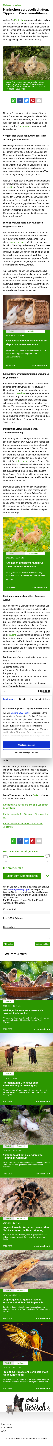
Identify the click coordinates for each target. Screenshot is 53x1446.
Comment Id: (9, 909)
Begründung (9, 927)
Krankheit (21, 393)
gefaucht (11, 635)
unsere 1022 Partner (21, 713)
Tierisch (36, 795)
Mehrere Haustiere (12, 5)
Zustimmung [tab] (9, 699)
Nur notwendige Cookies (26, 753)
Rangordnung (24, 126)
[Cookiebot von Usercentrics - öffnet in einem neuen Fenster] (38, 691)
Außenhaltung (22, 461)
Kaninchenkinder (17, 242)
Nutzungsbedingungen (18, 889)
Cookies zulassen (26, 745)
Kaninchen (19, 20)
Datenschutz (7, 1427)
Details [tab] (22, 699)
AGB (3, 1431)
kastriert (10, 187)
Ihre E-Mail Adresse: (13, 918)
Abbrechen (8, 944)
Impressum (6, 1424)
